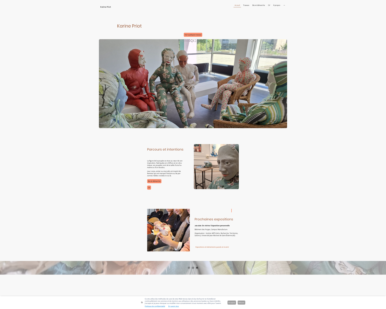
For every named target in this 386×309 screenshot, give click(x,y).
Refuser (241, 302)
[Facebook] (189, 268)
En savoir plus (173, 306)
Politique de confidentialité (155, 306)
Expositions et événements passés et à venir (212, 247)
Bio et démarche (154, 181)
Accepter (231, 302)
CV (149, 188)
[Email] (197, 268)
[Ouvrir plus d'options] (284, 5)
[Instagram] (193, 268)
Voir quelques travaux (193, 35)
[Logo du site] (114, 9)
